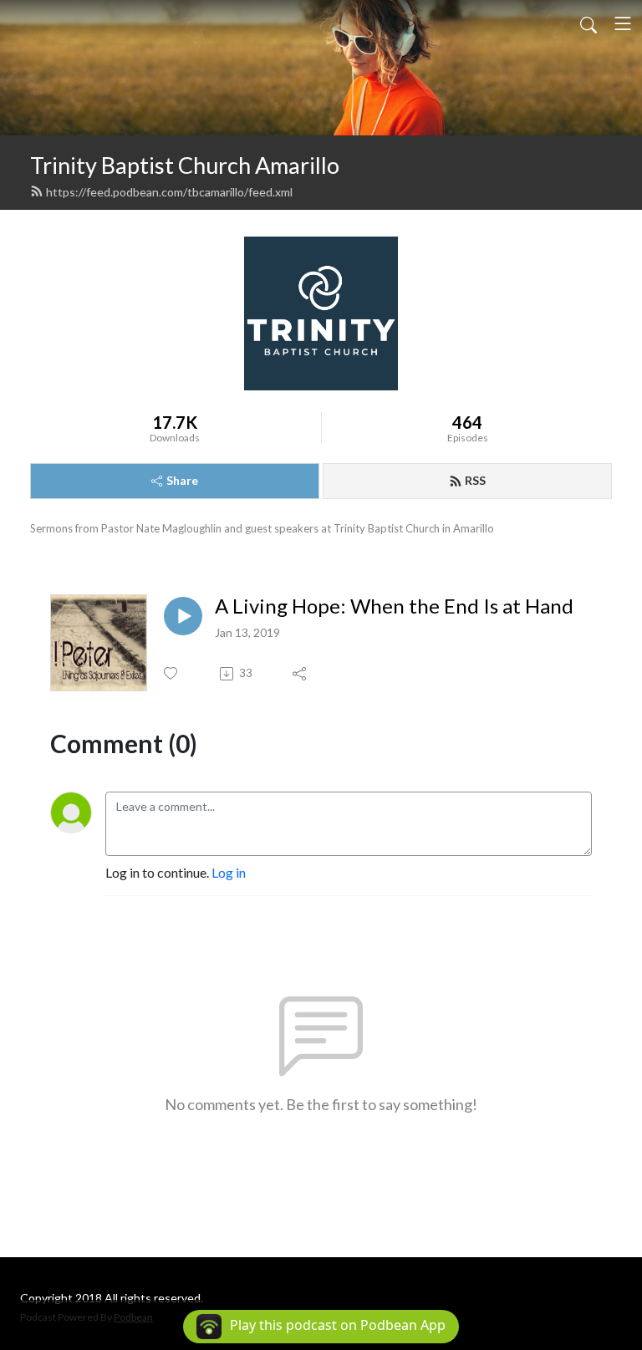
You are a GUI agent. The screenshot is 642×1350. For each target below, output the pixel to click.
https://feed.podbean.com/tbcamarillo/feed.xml (169, 192)
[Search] (588, 23)
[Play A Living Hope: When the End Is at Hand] (183, 616)
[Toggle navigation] (623, 23)
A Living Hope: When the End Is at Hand (394, 606)
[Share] (300, 673)
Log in (228, 872)
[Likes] (171, 673)
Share (182, 480)
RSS (475, 480)
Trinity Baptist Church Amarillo (184, 165)
